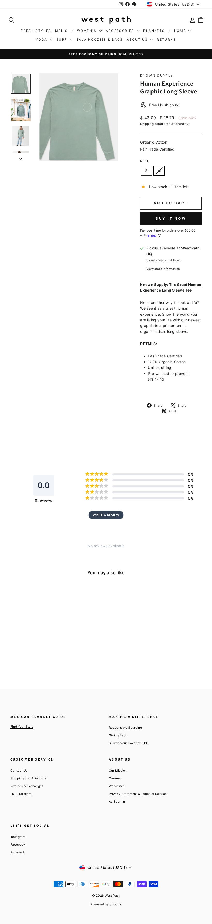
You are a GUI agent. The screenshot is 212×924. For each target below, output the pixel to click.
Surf (62, 39)
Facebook (17, 844)
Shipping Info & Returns (28, 778)
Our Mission (118, 770)
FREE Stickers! (21, 794)
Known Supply (156, 75)
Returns (166, 39)
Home (180, 31)
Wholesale (117, 786)
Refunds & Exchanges (26, 786)
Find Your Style (21, 726)
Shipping (147, 124)
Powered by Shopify (105, 904)
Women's (87, 31)
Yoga (42, 39)
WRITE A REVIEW (106, 515)
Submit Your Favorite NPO (128, 743)
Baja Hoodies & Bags (99, 39)
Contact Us (19, 770)
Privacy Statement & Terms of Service (138, 794)
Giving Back (118, 735)
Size (145, 161)
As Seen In (117, 801)
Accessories (121, 31)
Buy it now (171, 218)
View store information (163, 269)
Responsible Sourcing (125, 727)
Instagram (17, 837)
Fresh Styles (36, 31)
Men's (62, 31)
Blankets (154, 31)
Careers (115, 778)
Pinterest (17, 852)
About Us (138, 39)
